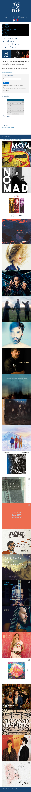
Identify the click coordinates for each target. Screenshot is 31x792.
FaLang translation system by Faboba (7, 72)
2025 (9, 114)
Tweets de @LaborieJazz (8, 127)
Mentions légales (6, 136)
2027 (22, 114)
